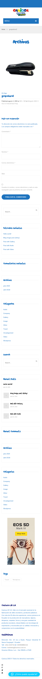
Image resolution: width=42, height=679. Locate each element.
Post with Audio (8, 245)
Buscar (36, 210)
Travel (5, 329)
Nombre (5, 152)
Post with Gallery (9, 241)
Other (5, 325)
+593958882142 (22, 645)
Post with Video (8, 249)
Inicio (3, 29)
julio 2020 (6, 286)
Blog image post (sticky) (11, 238)
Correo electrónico (8, 163)
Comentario (6, 131)
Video (5, 337)
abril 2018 (6, 290)
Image (5, 321)
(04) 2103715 (10, 645)
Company (6, 313)
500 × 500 (22, 101)
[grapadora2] (21, 67)
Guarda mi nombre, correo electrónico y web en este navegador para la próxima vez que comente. (20, 188)
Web (3, 174)
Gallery (5, 317)
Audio (5, 309)
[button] (24, 674)
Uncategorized (8, 333)
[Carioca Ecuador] (21, 12)
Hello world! (7, 234)
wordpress (16, 580)
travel (7, 580)
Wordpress (7, 341)
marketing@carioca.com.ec (16, 647)
